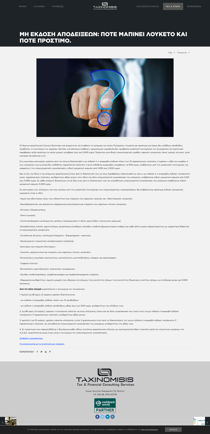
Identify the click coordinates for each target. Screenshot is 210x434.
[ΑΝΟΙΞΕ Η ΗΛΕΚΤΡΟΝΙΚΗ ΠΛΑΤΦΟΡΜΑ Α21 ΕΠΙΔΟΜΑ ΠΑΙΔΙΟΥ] (202, 422)
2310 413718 (111, 394)
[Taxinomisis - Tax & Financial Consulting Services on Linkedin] (107, 417)
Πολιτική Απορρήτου (149, 429)
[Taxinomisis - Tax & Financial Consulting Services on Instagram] (112, 417)
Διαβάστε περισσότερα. (31, 338)
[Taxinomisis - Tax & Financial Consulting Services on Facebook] (97, 417)
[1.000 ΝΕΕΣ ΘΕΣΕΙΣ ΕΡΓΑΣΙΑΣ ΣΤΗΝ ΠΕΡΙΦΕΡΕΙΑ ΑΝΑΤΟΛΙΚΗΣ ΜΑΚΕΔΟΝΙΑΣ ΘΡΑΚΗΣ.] (8, 422)
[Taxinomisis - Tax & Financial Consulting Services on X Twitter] (102, 417)
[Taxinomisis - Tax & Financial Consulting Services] (105, 6)
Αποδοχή (173, 429)
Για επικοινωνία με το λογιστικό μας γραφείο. (42, 344)
